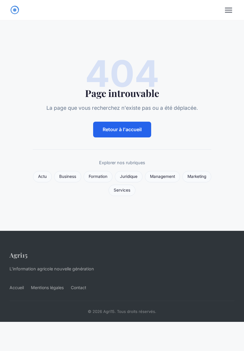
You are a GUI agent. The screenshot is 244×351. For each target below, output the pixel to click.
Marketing (196, 176)
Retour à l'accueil (122, 129)
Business (67, 176)
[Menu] (228, 10)
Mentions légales (47, 287)
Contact (78, 287)
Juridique (128, 176)
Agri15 (19, 255)
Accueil (17, 287)
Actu (42, 176)
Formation (98, 176)
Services (122, 190)
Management (162, 176)
